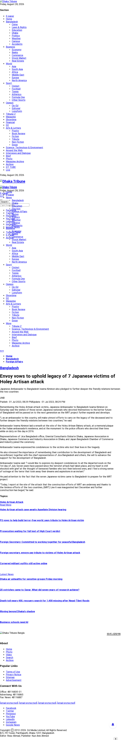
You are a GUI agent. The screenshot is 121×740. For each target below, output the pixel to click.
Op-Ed (15, 105)
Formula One (18, 97)
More (8, 323)
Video (9, 654)
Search (9, 657)
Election (16, 208)
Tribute (15, 139)
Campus (16, 41)
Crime (15, 24)
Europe (15, 77)
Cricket (15, 86)
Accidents (17, 44)
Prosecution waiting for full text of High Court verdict (30, 531)
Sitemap (10, 677)
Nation (15, 214)
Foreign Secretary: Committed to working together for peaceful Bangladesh (42, 542)
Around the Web (14, 150)
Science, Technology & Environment (24, 147)
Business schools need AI (14, 622)
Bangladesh (12, 21)
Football (16, 88)
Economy (16, 49)
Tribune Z (11, 114)
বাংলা (2, 196)
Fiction (15, 136)
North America (19, 80)
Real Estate (18, 60)
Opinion (9, 102)
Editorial (16, 108)
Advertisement (13, 680)
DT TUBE (11, 167)
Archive (10, 164)
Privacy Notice (13, 674)
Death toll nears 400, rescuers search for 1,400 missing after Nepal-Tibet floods (44, 600)
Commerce (17, 55)
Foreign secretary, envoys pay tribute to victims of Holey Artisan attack (40, 552)
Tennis (15, 91)
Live (8, 170)
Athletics (16, 94)
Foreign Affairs (19, 211)
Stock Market (19, 58)
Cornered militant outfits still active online (23, 563)
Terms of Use (13, 671)
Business (10, 46)
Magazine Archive (15, 161)
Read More (5, 504)
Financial (10, 122)
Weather (16, 38)
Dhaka (15, 32)
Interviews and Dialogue (18, 153)
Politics (16, 35)
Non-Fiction (18, 142)
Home (9, 19)
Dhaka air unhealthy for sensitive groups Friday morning (31, 579)
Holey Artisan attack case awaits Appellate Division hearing (33, 509)
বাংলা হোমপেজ (114, 634)
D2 (7, 125)
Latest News (7, 574)
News (9, 197)
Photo (9, 158)
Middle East (18, 74)
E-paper (10, 16)
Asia (14, 66)
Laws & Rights (19, 27)
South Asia (17, 69)
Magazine (11, 116)
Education (17, 30)
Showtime (11, 119)
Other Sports (18, 100)
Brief (8, 156)
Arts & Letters (13, 128)
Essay (15, 144)
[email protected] (9, 703)
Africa (15, 72)
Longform (17, 111)
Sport (9, 83)
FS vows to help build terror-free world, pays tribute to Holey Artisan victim (42, 520)
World (9, 63)
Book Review (18, 133)
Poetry (15, 130)
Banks (15, 52)
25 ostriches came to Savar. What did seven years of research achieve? (39, 589)
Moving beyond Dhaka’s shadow (17, 611)
